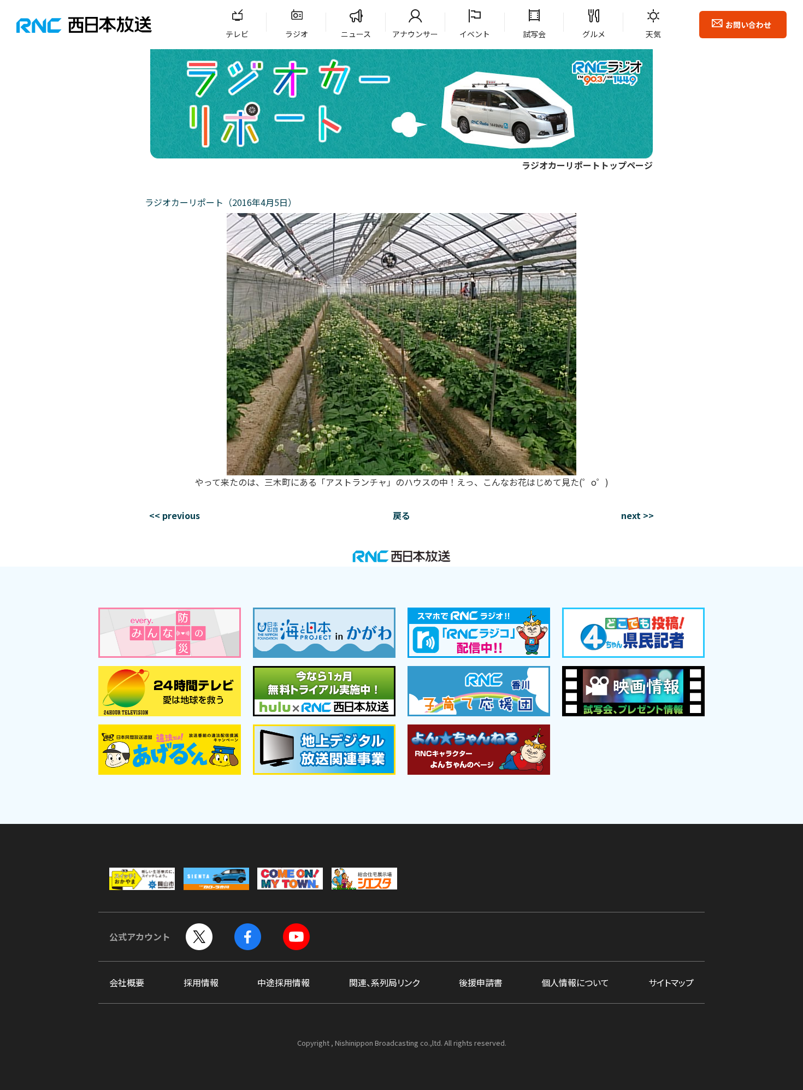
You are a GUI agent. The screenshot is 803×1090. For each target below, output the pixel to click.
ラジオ (296, 33)
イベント (474, 33)
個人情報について (575, 982)
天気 (653, 33)
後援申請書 (481, 982)
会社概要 (126, 982)
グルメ (593, 33)
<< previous (174, 515)
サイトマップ (671, 982)
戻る (401, 515)
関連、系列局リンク (384, 982)
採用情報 (201, 982)
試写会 (534, 33)
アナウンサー (415, 33)
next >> (637, 515)
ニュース (356, 33)
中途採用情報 (283, 982)
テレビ (237, 33)
